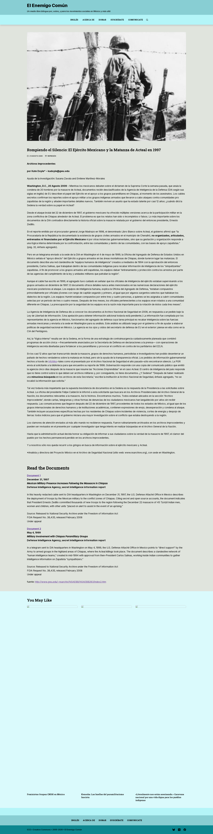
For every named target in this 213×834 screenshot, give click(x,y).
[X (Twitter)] (179, 829)
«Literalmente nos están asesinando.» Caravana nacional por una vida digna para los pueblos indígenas (159, 797)
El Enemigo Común (47, 5)
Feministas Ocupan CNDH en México (46, 794)
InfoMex (52, 361)
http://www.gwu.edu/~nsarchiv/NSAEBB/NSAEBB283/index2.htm (70, 581)
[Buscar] (147, 20)
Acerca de (88, 19)
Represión (52, 156)
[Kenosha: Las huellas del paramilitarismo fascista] (106, 697)
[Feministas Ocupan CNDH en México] (52, 697)
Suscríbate (117, 19)
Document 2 (34, 528)
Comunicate (135, 19)
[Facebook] (185, 829)
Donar (102, 19)
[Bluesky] (173, 829)
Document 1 (34, 475)
